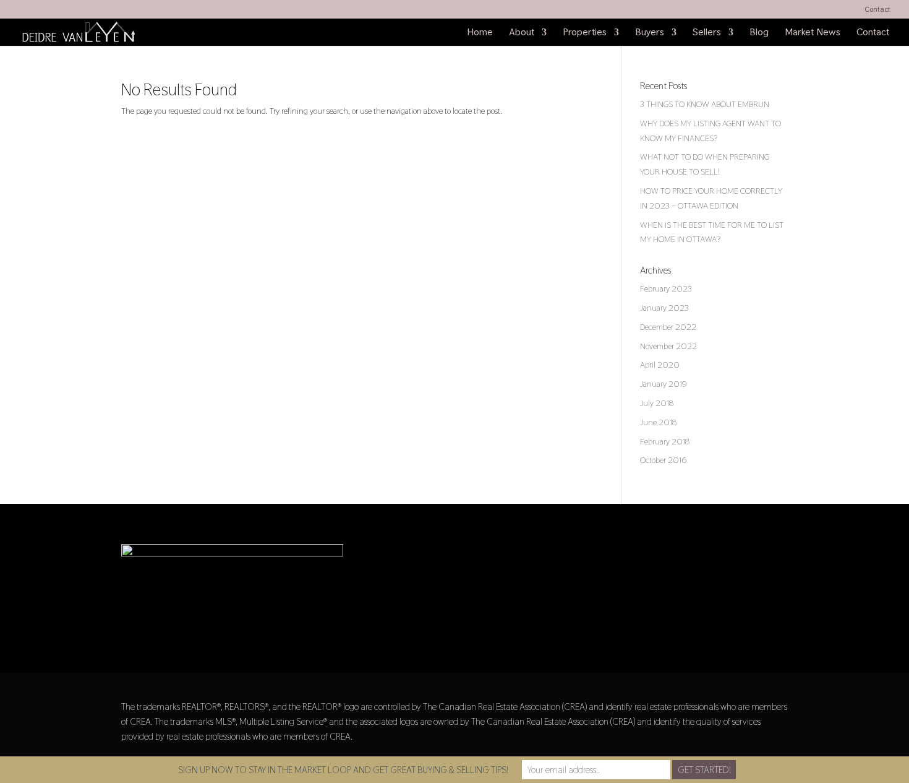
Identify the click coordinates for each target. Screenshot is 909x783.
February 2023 (666, 288)
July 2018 (656, 403)
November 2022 (668, 346)
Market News (812, 33)
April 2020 (660, 364)
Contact (877, 10)
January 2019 (663, 383)
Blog (759, 33)
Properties (585, 33)
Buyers (649, 33)
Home (480, 33)
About (521, 33)
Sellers (707, 33)
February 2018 (664, 441)
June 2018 (658, 422)
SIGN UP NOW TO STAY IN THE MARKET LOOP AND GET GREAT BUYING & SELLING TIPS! (343, 770)
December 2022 (668, 326)
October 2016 (663, 459)
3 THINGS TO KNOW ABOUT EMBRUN (704, 104)
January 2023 (664, 307)
